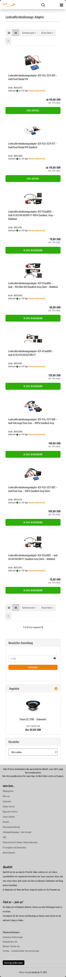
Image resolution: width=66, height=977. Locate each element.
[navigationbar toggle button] (61, 4)
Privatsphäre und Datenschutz (14, 847)
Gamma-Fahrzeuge (13, 937)
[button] (9, 32)
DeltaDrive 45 (10, 942)
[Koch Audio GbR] (7, 4)
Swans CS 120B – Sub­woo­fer (33, 719)
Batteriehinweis (9, 852)
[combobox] (29, 32)
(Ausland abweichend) (37, 90)
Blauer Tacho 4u (11, 946)
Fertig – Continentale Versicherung (21, 951)
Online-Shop (24, 972)
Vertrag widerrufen (13, 962)
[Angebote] (56, 688)
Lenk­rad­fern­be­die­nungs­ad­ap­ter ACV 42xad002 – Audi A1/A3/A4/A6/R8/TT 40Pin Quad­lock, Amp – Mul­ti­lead (31, 215)
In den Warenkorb (33, 250)
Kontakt (6, 821)
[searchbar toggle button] (43, 4)
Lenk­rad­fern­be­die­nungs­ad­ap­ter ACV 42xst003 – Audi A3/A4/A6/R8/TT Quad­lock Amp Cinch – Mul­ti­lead (33, 557)
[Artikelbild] (33, 704)
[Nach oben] (55, 971)
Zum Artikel (33, 110)
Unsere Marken (9, 816)
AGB (4, 837)
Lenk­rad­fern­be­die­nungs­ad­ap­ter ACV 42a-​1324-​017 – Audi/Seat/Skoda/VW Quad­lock (32, 145)
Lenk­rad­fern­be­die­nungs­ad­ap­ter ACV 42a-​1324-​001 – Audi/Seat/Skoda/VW (32, 77)
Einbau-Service (9, 806)
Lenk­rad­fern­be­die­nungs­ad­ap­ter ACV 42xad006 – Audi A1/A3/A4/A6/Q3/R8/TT (31, 353)
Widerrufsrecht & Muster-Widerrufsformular (20, 842)
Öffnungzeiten (8, 790)
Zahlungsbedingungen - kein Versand (17, 832)
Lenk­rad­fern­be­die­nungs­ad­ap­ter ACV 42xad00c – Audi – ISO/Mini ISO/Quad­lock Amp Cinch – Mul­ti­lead (33, 285)
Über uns (6, 796)
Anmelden (33, 667)
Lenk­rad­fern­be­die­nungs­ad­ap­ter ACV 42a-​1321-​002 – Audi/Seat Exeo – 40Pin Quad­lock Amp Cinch (32, 489)
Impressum (7, 801)
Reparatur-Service (10, 811)
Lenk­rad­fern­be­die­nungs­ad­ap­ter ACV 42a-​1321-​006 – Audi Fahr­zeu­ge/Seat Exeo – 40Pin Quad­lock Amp (32, 421)
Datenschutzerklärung (11, 826)
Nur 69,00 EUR (33, 728)
